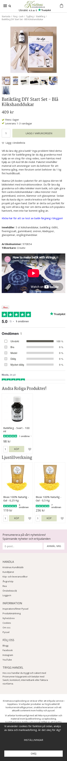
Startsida (6, 16)
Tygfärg (30, 16)
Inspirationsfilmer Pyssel (15, 608)
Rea (5, 586)
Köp (16, 449)
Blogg (5, 645)
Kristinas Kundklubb (13, 567)
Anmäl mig (54, 546)
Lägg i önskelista (15, 142)
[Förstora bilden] (33, 49)
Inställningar (33, 740)
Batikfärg (40, 16)
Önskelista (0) (10, 590)
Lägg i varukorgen (39, 133)
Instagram (8, 655)
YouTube (7, 659)
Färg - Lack (18, 16)
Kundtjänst (8, 571)
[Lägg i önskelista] (29, 449)
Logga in (7, 595)
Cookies (7, 622)
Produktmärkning (12, 613)
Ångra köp (8, 581)
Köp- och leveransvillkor (15, 576)
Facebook (8, 650)
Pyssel (6, 632)
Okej (33, 753)
